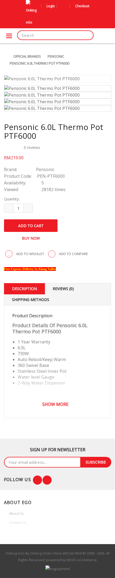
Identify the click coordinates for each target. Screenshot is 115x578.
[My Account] (61, 6)
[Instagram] (47, 480)
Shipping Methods (30, 299)
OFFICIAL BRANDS (27, 56)
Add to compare (73, 253)
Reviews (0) (63, 288)
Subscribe (96, 462)
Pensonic (56, 56)
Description (24, 288)
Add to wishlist (29, 253)
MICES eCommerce (82, 559)
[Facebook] (37, 480)
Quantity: (12, 198)
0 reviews (32, 147)
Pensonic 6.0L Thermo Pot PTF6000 (39, 63)
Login (51, 6)
